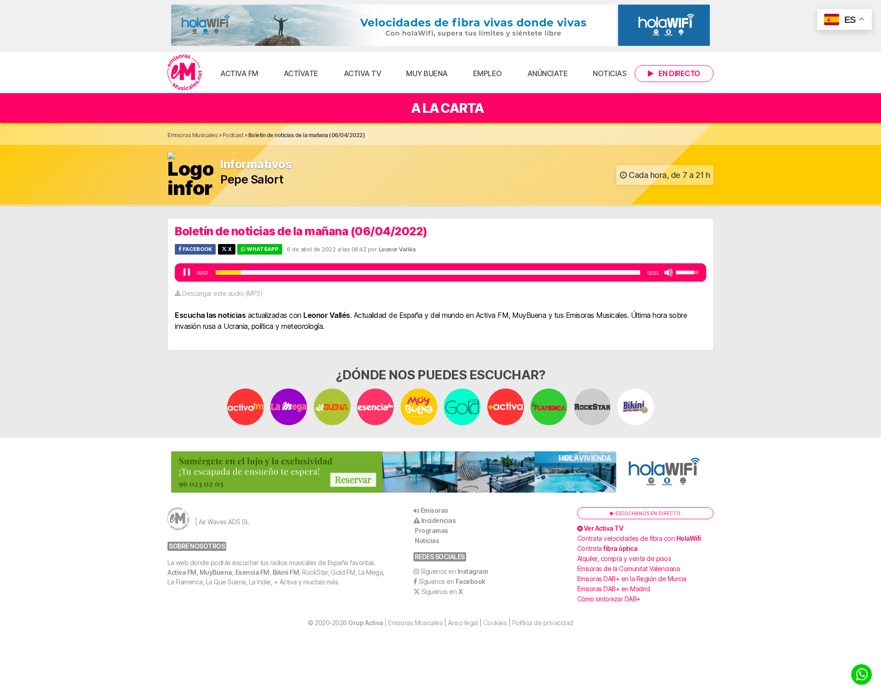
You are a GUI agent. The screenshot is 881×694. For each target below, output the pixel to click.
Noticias (609, 73)
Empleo (487, 73)
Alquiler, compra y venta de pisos (624, 558)
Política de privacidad (542, 623)
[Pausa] (186, 272)
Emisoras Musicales (192, 135)
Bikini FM (286, 572)
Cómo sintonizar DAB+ (609, 599)
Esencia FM (252, 572)
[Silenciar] (668, 272)
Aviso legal (463, 623)
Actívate (301, 73)
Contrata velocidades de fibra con (639, 538)
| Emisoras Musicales (395, 623)
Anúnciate (547, 73)
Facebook (196, 249)
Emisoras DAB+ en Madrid (613, 589)
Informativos (255, 164)
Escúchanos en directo (647, 513)
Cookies (495, 623)
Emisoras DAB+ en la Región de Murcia (631, 579)
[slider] (428, 272)
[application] (440, 272)
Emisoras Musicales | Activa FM (184, 72)
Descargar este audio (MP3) (222, 293)
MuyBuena (216, 572)
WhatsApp (262, 249)
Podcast (233, 135)
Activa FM (239, 73)
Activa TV (362, 73)
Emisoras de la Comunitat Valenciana (628, 568)
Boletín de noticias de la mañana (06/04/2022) (301, 231)
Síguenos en (454, 571)
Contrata (607, 548)
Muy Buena (427, 73)
